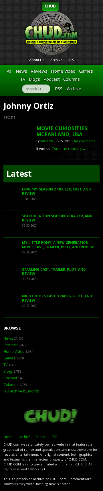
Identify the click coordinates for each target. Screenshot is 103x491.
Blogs (34, 79)
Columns (71, 79)
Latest (19, 173)
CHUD (50, 6)
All (9, 71)
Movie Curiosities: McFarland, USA (62, 131)
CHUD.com (51, 417)
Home (8, 436)
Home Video (63, 71)
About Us (36, 59)
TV (22, 79)
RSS (71, 59)
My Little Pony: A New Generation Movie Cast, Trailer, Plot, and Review (58, 245)
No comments (85, 141)
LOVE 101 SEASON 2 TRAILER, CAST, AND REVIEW (56, 191)
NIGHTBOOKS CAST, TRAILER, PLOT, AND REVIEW (57, 298)
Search (41, 436)
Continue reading (69, 148)
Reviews (39, 71)
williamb (46, 141)
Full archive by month (21, 391)
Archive (56, 59)
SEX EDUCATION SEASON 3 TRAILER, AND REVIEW (57, 218)
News (21, 71)
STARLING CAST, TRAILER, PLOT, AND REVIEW (54, 271)
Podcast (51, 79)
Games (86, 71)
